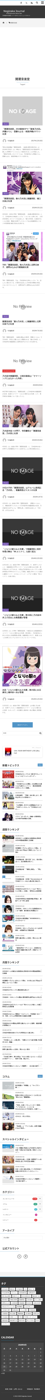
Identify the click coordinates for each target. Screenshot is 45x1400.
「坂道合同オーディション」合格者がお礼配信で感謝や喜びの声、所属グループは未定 (28, 950)
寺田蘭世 (20, 1306)
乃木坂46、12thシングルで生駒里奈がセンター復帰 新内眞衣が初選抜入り (28, 909)
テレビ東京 (24, 1310)
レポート (19, 1209)
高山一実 (31, 1289)
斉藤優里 (22, 1303)
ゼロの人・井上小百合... (23, 1116)
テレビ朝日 (38, 1299)
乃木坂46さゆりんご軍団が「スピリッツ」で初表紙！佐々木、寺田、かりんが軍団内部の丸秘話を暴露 (21, 1015)
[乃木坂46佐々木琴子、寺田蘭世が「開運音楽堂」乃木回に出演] (22, 416)
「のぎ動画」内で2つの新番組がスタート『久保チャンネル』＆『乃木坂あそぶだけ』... (28, 807)
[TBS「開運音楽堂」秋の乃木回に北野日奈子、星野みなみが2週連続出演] (22, 246)
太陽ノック (13, 1317)
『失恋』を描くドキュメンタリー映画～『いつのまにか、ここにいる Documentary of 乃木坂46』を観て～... (28, 1107)
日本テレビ (16, 1296)
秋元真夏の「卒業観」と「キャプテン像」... (27, 1086)
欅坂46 (12, 1289)
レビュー (19, 1220)
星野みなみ (5, 1303)
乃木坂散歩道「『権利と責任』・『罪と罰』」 (28, 870)
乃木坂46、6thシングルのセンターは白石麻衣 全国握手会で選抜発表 (28, 929)
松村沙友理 (36, 1303)
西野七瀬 (36, 1313)
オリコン (14, 1292)
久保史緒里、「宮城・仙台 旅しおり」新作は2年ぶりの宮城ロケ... (28, 796)
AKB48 (29, 1303)
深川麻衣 (28, 1313)
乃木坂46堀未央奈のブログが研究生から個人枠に (18, 1033)
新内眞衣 (5, 1299)
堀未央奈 (5, 1320)
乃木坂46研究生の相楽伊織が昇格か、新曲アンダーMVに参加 (28, 900)
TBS (20, 1317)
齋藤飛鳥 (20, 1313)
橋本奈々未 (36, 1296)
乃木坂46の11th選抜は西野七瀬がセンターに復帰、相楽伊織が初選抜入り (22, 1024)
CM (25, 1289)
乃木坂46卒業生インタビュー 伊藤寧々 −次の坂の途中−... (28, 1180)
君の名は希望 (6, 1296)
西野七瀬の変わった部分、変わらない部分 (28, 939)
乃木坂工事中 (6, 1310)
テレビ (6, 124)
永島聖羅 (14, 1303)
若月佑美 (5, 1289)
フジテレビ (5, 1324)
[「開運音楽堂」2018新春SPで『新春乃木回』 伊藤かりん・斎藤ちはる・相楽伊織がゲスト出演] (22, 110)
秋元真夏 (13, 1313)
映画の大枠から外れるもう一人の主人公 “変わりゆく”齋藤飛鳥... (29, 1096)
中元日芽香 (5, 1292)
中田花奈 (32, 1310)
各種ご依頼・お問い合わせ (13, 1389)
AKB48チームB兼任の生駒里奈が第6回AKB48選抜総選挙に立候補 (28, 839)
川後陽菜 (5, 1313)
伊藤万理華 (13, 1299)
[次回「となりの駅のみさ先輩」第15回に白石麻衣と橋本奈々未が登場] (22, 666)
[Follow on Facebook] (26, 1256)
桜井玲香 (22, 1320)
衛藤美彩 (22, 1299)
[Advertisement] (22, 53)
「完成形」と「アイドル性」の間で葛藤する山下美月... (28, 1127)
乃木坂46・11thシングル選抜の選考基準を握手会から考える (22, 997)
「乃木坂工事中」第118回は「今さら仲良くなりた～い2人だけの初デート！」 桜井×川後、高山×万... (22, 1058)
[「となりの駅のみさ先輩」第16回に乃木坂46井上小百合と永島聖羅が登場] (22, 598)
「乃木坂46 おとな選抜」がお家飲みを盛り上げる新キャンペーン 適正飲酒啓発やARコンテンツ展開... (28, 786)
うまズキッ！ (29, 1306)
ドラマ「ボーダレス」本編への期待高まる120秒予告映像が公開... (28, 817)
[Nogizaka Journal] (14, 14)
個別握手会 (13, 1320)
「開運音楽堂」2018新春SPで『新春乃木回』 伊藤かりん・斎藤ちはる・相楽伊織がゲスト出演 (23, 131)
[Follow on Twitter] (26, 3)
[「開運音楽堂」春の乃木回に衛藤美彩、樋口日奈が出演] (22, 180)
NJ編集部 (11, 141)
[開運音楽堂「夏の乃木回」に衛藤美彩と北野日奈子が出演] (22, 307)
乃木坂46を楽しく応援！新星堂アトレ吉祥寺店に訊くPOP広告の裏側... (28, 1160)
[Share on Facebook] (21, 3)
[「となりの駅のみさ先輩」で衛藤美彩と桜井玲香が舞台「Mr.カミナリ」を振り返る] (22, 532)
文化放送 (5, 1317)
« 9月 (3, 1373)
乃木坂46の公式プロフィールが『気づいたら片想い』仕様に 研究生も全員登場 (28, 890)
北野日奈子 (31, 1292)
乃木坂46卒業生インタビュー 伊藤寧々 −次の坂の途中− (20, 1066)
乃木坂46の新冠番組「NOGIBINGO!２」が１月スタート (28, 919)
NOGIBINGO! (26, 1296)
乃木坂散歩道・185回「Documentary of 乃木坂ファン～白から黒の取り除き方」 (28, 880)
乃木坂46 (30, 1299)
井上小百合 (30, 1320)
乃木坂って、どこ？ (30, 1317)
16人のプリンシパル (8, 1306)
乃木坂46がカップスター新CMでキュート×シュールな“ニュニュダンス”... (28, 775)
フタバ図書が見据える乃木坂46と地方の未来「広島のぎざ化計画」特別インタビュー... (28, 1150)
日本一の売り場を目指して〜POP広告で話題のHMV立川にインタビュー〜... (28, 1170)
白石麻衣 (19, 1289)
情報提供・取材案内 (33, 1389)
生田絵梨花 (22, 1292)
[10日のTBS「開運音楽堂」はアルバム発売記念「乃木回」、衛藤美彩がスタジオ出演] (22, 470)
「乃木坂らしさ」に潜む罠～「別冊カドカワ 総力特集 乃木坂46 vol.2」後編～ (22, 1041)
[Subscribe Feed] (32, 3)
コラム (19, 1204)
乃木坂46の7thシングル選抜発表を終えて (15, 990)
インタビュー (19, 1215)
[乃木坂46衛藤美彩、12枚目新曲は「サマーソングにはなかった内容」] (22, 361)
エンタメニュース (9, 371)
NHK (37, 1320)
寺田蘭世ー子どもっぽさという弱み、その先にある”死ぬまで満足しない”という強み (28, 850)
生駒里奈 (15, 1310)
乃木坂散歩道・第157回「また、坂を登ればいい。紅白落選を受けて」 (28, 860)
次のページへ (23, 725)
